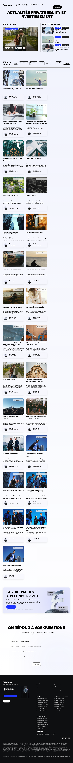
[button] (20, 5)
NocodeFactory (30, 756)
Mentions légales (50, 756)
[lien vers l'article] (21, 39)
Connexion (57, 3)
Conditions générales (59, 756)
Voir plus (36, 664)
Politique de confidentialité (39, 756)
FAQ (27, 5)
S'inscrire (57, 7)
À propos (40, 4)
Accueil (18, 4)
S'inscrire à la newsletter (10, 696)
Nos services (33, 4)
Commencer (11, 606)
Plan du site (67, 756)
